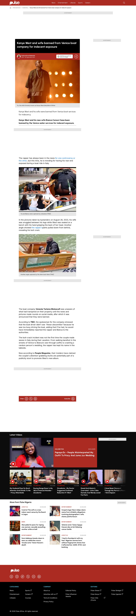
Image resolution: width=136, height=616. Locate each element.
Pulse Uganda (116, 594)
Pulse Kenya (95, 594)
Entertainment (63, 3)
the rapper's (37, 227)
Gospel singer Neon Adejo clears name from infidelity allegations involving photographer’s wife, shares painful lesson (74, 513)
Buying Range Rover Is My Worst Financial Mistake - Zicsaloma (43, 490)
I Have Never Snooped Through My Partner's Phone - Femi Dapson (114, 490)
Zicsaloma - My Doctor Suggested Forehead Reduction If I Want (65, 490)
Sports (80, 3)
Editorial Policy (71, 590)
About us (47, 590)
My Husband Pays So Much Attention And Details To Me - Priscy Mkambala (20, 490)
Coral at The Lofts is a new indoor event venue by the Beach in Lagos (34, 512)
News (53, 3)
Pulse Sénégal (116, 590)
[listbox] (68, 483)
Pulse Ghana (95, 590)
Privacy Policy (48, 601)
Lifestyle (72, 3)
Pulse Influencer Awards (71, 595)
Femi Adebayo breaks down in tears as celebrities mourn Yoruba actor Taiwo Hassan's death (33, 541)
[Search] (124, 3)
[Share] (76, 56)
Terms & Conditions (50, 598)
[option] (21, 484)
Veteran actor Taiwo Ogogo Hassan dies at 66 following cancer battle (72, 527)
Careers (87, 3)
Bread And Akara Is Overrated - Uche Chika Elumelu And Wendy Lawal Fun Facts (90, 491)
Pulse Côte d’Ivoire (94, 599)
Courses (28, 598)
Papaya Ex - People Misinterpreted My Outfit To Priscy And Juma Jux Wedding (74, 454)
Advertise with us (50, 594)
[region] (68, 483)
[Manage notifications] (132, 612)
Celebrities (25, 7)
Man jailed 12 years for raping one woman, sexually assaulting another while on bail (33, 527)
